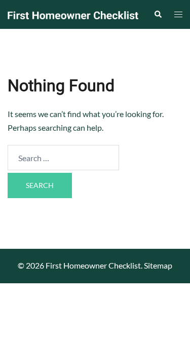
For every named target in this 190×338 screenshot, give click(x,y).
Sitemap (158, 265)
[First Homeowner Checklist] (73, 14)
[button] (158, 14)
